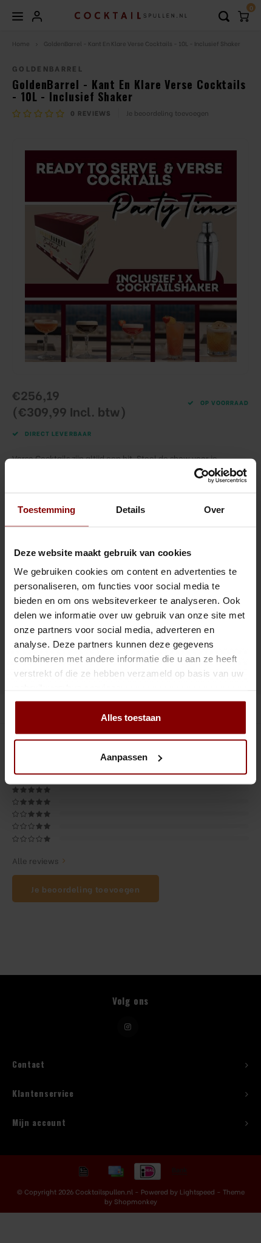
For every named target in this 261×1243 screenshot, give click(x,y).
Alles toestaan (131, 717)
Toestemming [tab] (46, 509)
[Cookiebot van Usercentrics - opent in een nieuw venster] (194, 476)
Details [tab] (131, 509)
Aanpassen (123, 757)
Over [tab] (214, 509)
